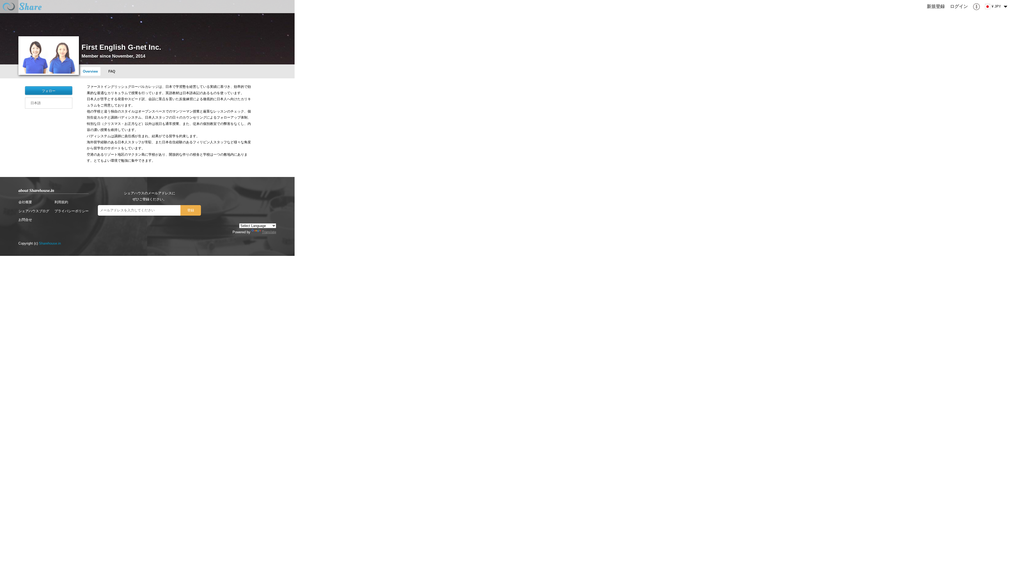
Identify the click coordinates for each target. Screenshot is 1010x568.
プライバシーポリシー (71, 211)
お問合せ (25, 220)
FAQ (111, 71)
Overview (90, 71)
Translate (269, 232)
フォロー (48, 90)
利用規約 (61, 202)
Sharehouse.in (50, 243)
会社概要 (25, 202)
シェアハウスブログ (33, 211)
